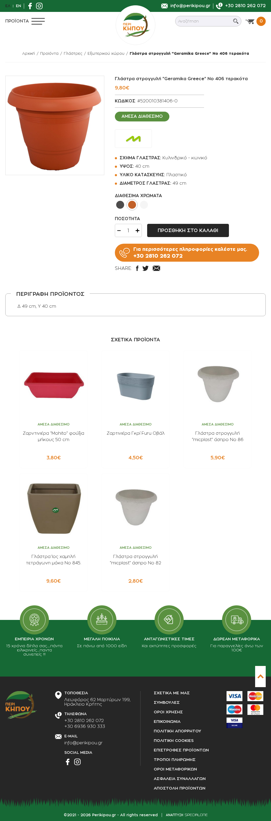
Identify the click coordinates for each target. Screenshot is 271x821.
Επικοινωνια (167, 722)
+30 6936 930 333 (84, 726)
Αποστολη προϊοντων (179, 788)
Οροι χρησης (168, 712)
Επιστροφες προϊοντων (181, 750)
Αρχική (28, 53)
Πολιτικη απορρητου (177, 731)
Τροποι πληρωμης (175, 760)
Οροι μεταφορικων (175, 769)
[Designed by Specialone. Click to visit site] (186, 815)
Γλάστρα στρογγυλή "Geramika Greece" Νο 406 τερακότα (189, 53)
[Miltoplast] (133, 138)
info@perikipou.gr (83, 743)
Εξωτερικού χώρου (106, 53)
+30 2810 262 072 (84, 721)
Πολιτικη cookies (174, 741)
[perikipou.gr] (135, 25)
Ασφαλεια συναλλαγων (180, 779)
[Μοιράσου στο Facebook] (137, 268)
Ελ (7, 6)
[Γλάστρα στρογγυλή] (54, 125)
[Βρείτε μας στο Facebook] (31, 6)
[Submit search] (236, 21)
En (18, 6)
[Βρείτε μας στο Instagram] (40, 6)
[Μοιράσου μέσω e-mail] (156, 268)
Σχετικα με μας (172, 693)
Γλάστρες (73, 53)
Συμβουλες (167, 703)
